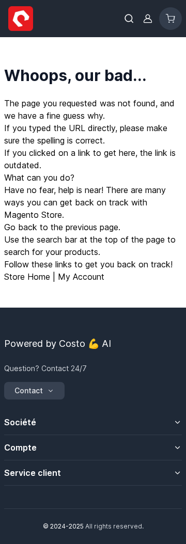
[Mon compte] (148, 18)
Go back (20, 227)
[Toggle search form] (129, 18)
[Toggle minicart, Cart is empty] (170, 18)
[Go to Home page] (59, 18)
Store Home (27, 276)
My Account (81, 276)
